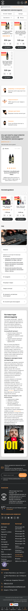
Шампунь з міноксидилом (19, 551)
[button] (22, 2)
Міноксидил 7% (19, 536)
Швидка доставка (14, 111)
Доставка (4, 527)
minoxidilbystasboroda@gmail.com (14, 587)
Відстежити (13, 609)
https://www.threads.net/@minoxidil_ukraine (18, 518)
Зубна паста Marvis (21, 561)
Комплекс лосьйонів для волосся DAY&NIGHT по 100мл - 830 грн (13, 259)
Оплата (3, 529)
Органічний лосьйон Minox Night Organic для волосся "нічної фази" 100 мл (7, 63)
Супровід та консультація (16, 88)
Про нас (3, 537)
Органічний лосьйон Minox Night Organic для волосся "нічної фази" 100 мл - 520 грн (14, 264)
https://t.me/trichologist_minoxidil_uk (11, 518)
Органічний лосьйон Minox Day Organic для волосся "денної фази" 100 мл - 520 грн (14, 269)
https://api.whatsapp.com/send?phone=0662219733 (15, 518)
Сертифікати (5, 544)
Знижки (11, 121)
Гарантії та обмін (6, 532)
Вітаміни (17, 559)
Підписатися (22, 475)
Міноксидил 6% (19, 533)
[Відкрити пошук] (18, 2)
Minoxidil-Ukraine (6, 7)
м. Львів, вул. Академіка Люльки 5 (14, 580)
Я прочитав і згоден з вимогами (14, 479)
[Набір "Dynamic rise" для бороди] (7, 200)
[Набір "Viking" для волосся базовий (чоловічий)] (20, 200)
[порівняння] (12, 29)
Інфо (1, 609)
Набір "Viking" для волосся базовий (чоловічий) (20, 207)
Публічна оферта (6, 554)
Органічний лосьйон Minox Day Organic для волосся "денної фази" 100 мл (20, 33)
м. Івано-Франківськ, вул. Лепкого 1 (14, 573)
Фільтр (22, 17)
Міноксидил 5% (19, 531)
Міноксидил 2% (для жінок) (19, 528)
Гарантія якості (13, 100)
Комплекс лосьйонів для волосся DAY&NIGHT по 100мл (7, 32)
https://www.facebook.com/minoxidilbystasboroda (2, 518)
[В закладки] (12, 23)
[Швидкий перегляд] (12, 26)
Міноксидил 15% (20, 541)
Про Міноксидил (6, 549)
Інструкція (4, 542)
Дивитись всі (5, 142)
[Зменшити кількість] (4, 44)
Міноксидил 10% (20, 538)
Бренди (21, 13)
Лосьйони (11, 390)
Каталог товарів (7, 13)
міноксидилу (17, 411)
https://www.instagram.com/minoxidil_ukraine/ (5, 518)
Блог (2, 552)
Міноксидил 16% (20, 543)
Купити (8, 47)
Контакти (4, 534)
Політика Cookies (6, 557)
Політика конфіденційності (15, 478)
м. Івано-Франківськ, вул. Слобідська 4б (15, 576)
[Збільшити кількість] (10, 44)
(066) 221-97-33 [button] (8, 583)
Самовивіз (4, 547)
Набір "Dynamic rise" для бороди (7, 207)
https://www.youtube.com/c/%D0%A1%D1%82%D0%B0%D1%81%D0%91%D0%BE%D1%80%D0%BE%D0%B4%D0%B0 (8, 518)
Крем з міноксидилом (19, 547)
